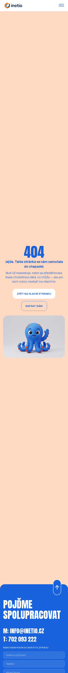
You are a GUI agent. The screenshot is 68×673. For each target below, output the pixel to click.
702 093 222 (22, 639)
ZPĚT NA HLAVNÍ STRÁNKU (34, 293)
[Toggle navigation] (62, 5)
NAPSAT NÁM (34, 306)
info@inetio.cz (27, 631)
